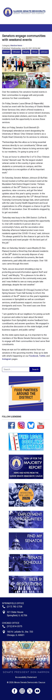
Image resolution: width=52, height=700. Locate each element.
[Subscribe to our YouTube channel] (40, 425)
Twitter (42, 356)
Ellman (35, 52)
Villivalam (16, 52)
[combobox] (16, 369)
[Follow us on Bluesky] (31, 425)
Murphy (26, 52)
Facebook (33, 356)
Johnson (44, 52)
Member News (16, 45)
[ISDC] (25, 11)
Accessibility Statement (26, 677)
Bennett (6, 52)
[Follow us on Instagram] (21, 425)
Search (35, 369)
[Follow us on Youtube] (37, 690)
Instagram (6, 359)
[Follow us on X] (31, 690)
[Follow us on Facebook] (11, 425)
